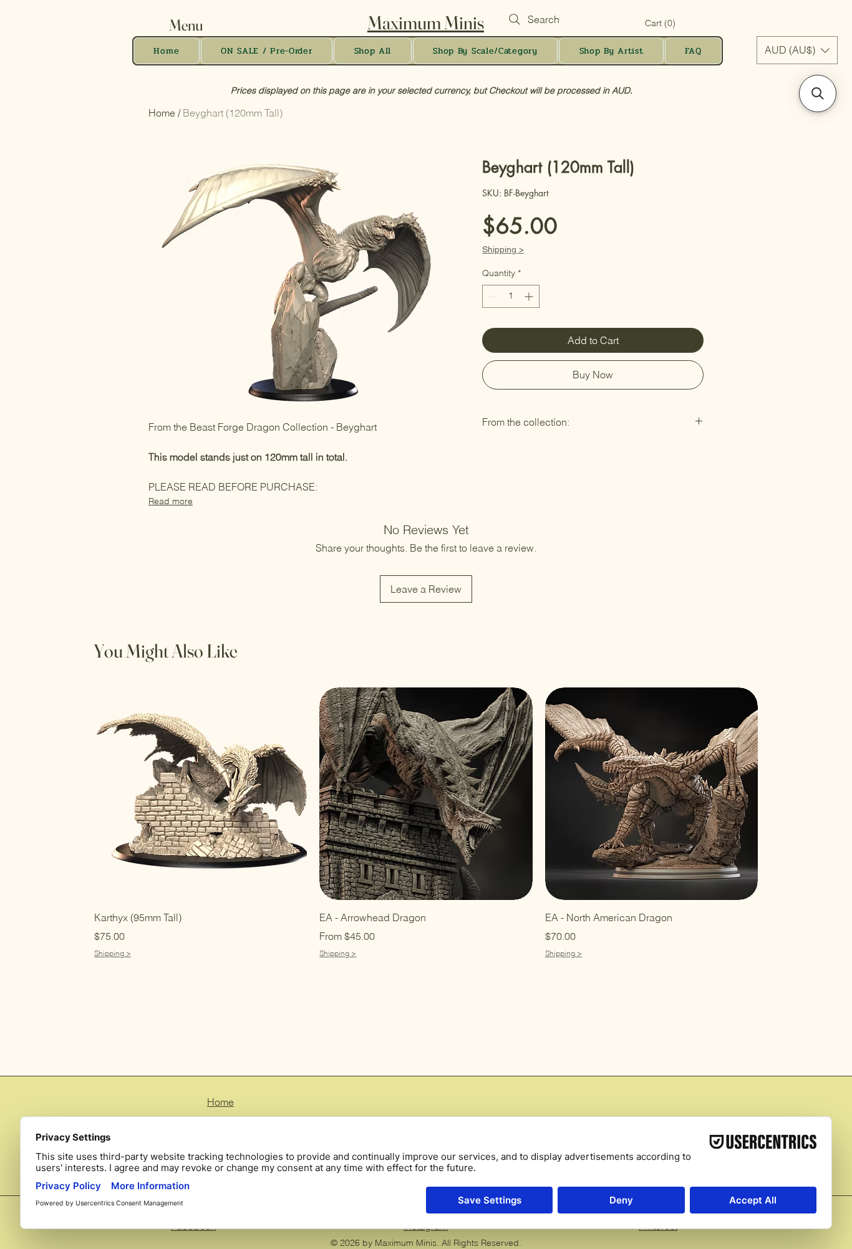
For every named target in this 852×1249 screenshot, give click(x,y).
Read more (170, 501)
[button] (197, 25)
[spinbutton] (511, 296)
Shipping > (503, 249)
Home (161, 113)
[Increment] (530, 296)
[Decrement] (492, 296)
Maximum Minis (425, 22)
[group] (426, 823)
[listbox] (797, 50)
